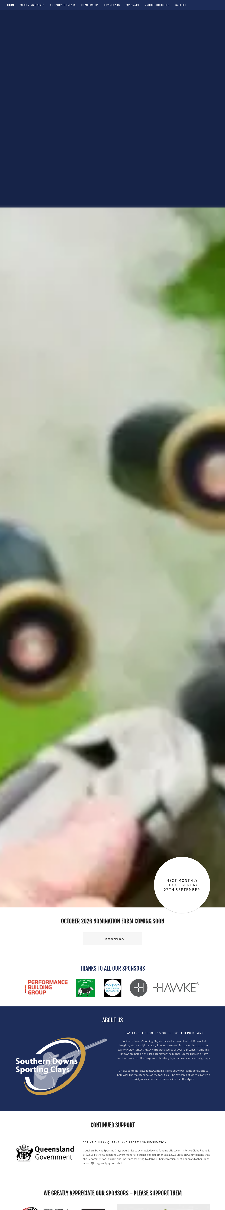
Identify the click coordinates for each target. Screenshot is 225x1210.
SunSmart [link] (133, 5)
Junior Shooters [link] (157, 5)
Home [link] (11, 5)
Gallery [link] (180, 5)
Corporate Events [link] (63, 5)
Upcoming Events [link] (32, 5)
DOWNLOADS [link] (112, 5)
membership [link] (89, 5)
